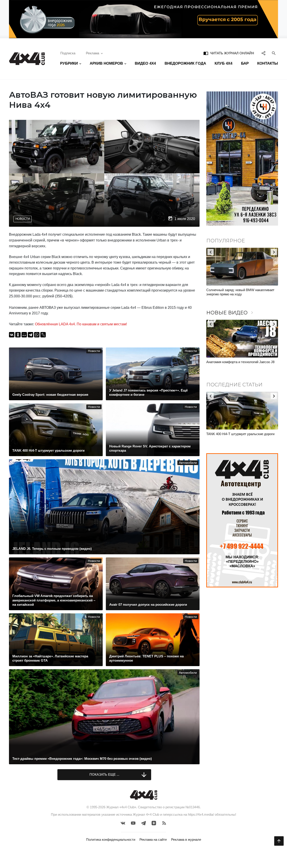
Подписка (67, 53)
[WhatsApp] (36, 334)
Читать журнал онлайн (228, 53)
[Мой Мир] (24, 334)
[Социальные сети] (263, 53)
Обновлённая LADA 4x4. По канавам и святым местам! (81, 324)
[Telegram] (30, 334)
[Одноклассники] (18, 334)
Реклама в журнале (186, 839)
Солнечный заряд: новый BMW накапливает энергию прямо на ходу (240, 292)
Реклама (92, 53)
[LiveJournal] (43, 334)
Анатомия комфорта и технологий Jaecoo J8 (240, 362)
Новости (22, 218)
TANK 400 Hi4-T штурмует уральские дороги (240, 434)
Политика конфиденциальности (110, 839)
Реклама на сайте (153, 839)
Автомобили (188, 462)
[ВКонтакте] (11, 334)
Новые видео (230, 313)
